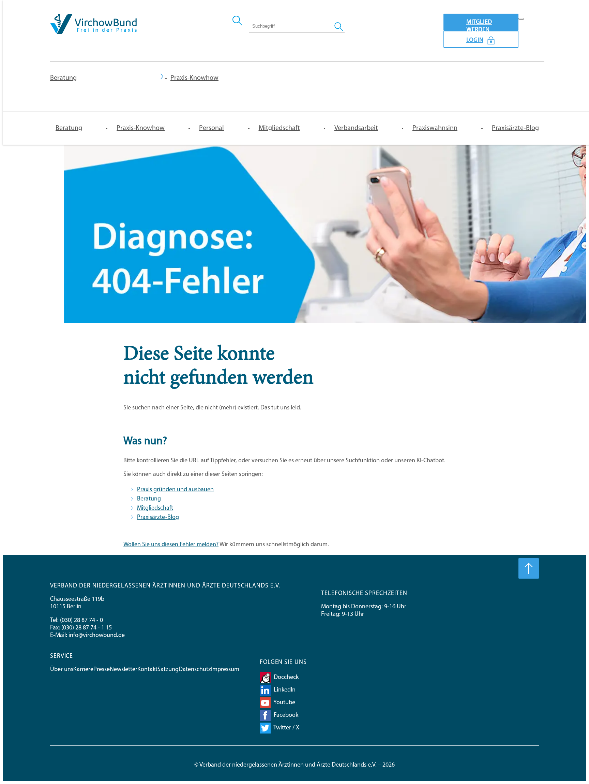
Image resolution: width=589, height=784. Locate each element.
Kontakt (147, 670)
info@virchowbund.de (97, 636)
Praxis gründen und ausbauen (175, 490)
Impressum (225, 670)
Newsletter (123, 670)
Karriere (83, 670)
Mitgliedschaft (279, 128)
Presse (101, 670)
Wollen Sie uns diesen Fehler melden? (170, 545)
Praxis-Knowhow (141, 128)
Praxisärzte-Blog (515, 128)
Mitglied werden (479, 25)
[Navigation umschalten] (521, 19)
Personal (211, 128)
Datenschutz (195, 670)
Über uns (61, 670)
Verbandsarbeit (356, 128)
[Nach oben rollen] (528, 568)
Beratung (63, 78)
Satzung (168, 670)
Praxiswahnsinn (434, 128)
